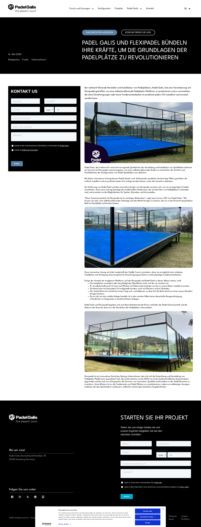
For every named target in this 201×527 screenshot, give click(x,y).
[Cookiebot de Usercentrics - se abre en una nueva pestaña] (46, 524)
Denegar (147, 522)
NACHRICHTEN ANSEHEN (99, 32)
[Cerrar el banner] (163, 509)
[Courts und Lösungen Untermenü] (92, 9)
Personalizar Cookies (146, 517)
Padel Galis (132, 8)
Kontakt (150, 8)
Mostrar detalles (64, 524)
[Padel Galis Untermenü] (141, 9)
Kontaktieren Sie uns (138, 32)
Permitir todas (147, 511)
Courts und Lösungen (79, 8)
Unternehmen (39, 60)
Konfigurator (104, 8)
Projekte (119, 8)
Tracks (25, 60)
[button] (187, 9)
